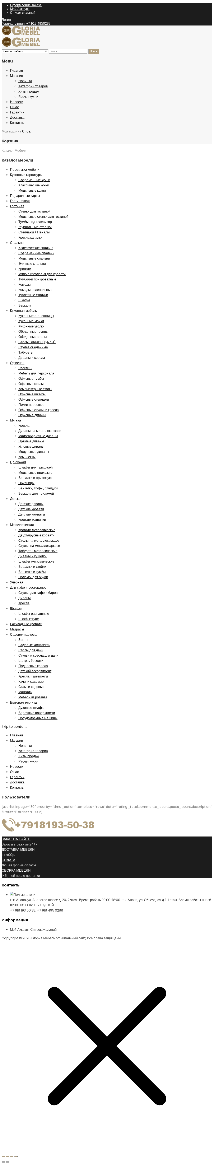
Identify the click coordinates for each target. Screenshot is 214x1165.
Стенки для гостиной (34, 211)
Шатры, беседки (30, 660)
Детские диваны (30, 504)
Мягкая (15, 420)
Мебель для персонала (36, 373)
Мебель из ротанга (32, 697)
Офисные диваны (32, 415)
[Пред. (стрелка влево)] (3, 1161)
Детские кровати (31, 509)
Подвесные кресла (33, 665)
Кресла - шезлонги (33, 676)
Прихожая (18, 462)
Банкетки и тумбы (32, 571)
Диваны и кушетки (32, 556)
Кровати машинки (32, 519)
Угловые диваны (31, 446)
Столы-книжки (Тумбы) (37, 342)
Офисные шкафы (32, 394)
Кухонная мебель (23, 310)
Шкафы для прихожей (35, 467)
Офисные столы (31, 383)
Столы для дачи (30, 650)
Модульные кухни (32, 190)
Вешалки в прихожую (35, 477)
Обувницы (26, 483)
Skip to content (14, 726)
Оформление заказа (26, 5)
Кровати (24, 268)
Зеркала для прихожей (36, 493)
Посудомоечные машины (37, 718)
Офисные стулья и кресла (38, 409)
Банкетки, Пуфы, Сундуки (38, 488)
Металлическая (22, 524)
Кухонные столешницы (36, 315)
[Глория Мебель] (22, 34)
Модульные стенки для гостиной (43, 216)
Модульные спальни (34, 258)
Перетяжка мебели (24, 169)
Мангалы (25, 692)
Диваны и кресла (31, 357)
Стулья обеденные (33, 347)
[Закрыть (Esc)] (16, 1156)
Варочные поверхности (36, 712)
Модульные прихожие (35, 472)
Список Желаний (43, 929)
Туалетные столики (33, 295)
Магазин (16, 75)
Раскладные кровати (26, 624)
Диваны (24, 598)
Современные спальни (36, 253)
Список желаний (23, 12)
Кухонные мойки (31, 321)
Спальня (17, 242)
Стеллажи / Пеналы (34, 232)
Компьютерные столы (35, 389)
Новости (16, 101)
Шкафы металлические (36, 561)
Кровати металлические (36, 530)
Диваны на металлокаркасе (39, 430)
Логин (6, 20)
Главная (16, 70)
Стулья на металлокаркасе (39, 545)
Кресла (23, 425)
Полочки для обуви (33, 577)
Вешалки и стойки (32, 566)
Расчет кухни (28, 96)
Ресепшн (25, 368)
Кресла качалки (30, 237)
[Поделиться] (11, 1156)
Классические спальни (35, 248)
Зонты (23, 639)
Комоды (24, 284)
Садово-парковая (24, 634)
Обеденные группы (33, 331)
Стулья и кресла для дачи (38, 655)
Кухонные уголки (31, 326)
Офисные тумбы (31, 378)
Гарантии (17, 112)
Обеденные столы (32, 336)
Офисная (17, 362)
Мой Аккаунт (19, 9)
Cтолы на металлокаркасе (38, 540)
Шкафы (24, 300)
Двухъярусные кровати (36, 535)
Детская (16, 498)
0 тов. (26, 131)
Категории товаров (33, 86)
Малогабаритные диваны (38, 436)
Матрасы (17, 629)
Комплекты (27, 457)
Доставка (17, 117)
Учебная (16, 582)
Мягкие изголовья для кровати (42, 274)
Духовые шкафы (31, 707)
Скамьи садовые (31, 686)
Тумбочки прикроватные (37, 279)
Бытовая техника (23, 702)
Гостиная (17, 206)
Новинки (25, 81)
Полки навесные (31, 404)
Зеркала (24, 305)
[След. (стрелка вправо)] (7, 1161)
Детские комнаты (31, 514)
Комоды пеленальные (35, 289)
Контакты (17, 122)
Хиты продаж (28, 91)
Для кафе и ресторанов (28, 587)
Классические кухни (33, 185)
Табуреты (25, 352)
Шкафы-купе (28, 618)
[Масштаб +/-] (3, 1156)
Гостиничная (20, 201)
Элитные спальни (32, 263)
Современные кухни (34, 180)
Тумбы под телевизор (35, 221)
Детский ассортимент (34, 671)
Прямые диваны (31, 441)
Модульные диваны (33, 451)
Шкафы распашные (33, 613)
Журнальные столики (35, 227)
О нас (14, 107)
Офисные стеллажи (33, 399)
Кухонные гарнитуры (26, 174)
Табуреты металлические (37, 551)
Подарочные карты (25, 195)
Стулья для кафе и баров (38, 592)
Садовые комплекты (34, 645)
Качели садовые (31, 681)
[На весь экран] (7, 1156)
